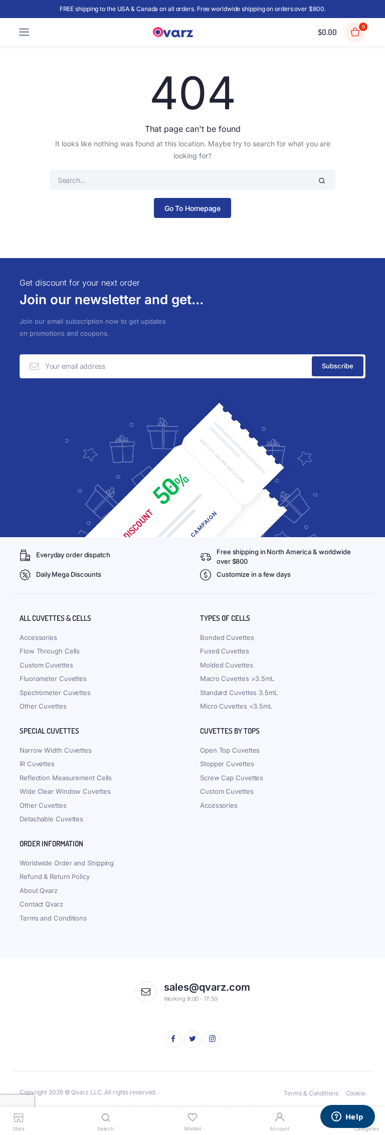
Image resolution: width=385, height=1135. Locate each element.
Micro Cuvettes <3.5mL (236, 706)
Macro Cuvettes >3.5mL (237, 678)
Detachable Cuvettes (51, 819)
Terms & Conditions (311, 1093)
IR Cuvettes (37, 764)
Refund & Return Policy (55, 876)
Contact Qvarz (41, 904)
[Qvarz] (174, 32)
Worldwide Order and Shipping (67, 863)
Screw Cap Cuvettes (231, 778)
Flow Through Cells (50, 651)
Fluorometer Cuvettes (53, 678)
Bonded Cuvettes (227, 637)
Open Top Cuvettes (230, 750)
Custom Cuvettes (46, 665)
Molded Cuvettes (226, 665)
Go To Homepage (192, 208)
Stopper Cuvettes (227, 764)
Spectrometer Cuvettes (55, 693)
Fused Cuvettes (224, 651)
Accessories (38, 637)
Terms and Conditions (53, 918)
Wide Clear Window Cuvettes (65, 791)
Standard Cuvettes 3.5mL (239, 693)
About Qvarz (39, 890)
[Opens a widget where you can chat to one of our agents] (347, 1117)
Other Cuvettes (43, 706)
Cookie (355, 1093)
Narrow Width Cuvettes (56, 750)
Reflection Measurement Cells (66, 778)
